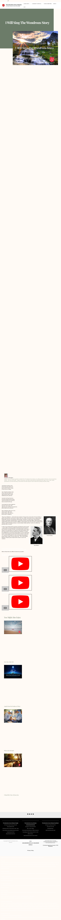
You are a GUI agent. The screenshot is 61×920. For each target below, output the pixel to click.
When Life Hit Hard (9, 750)
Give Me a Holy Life (9, 662)
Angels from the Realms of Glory (12, 706)
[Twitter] (31, 814)
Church (4, 830)
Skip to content (3, 1)
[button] (29, 3)
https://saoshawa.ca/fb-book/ (50, 830)
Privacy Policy (30, 850)
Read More (6, 664)
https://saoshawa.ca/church (10, 833)
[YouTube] (29, 814)
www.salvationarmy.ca (27, 843)
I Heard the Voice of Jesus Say (11, 795)
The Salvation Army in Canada (50, 840)
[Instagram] (33, 814)
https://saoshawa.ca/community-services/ (30, 835)
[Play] (20, 564)
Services (33, 824)
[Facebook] (27, 814)
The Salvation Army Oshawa (14, 5)
